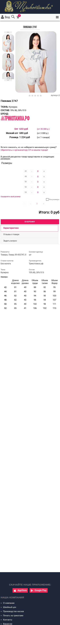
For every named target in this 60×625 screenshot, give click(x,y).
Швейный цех (9, 607)
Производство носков (13, 611)
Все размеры (54, 199)
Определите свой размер (11, 197)
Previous (8, 32)
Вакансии (7, 624)
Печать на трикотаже (13, 615)
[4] (38, 95)
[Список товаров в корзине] (19, 19)
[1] (29, 95)
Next (8, 80)
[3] (35, 95)
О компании (8, 603)
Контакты (7, 619)
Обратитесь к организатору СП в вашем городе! (24, 150)
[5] (40, 95)
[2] (32, 95)
